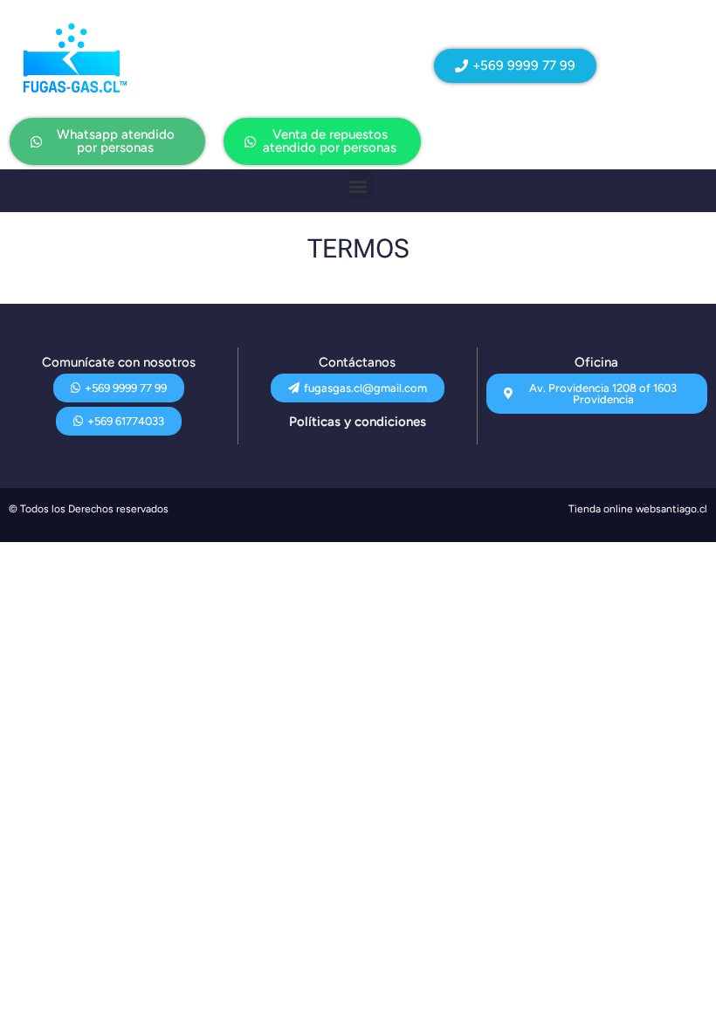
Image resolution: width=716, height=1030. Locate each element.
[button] (358, 185)
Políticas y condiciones (357, 421)
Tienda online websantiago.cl (637, 509)
